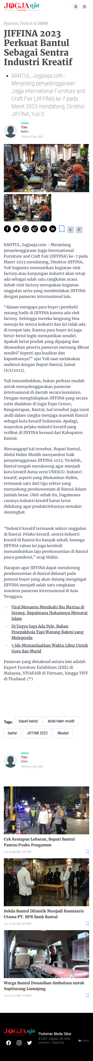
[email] (43, 228)
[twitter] (16, 228)
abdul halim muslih (61, 721)
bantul (12, 733)
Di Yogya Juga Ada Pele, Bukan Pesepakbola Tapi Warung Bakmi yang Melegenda (47, 632)
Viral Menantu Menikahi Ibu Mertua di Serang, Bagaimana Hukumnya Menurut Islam (49, 613)
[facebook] (7, 228)
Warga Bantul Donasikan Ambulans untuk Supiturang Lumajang (44, 985)
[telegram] (34, 228)
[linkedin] (52, 228)
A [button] (71, 229)
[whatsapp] (25, 228)
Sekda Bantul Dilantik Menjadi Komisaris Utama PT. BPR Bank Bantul (44, 914)
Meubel (62, 733)
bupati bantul (28, 721)
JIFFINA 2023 (37, 733)
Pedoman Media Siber (55, 1034)
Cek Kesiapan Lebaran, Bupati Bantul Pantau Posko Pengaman (39, 842)
